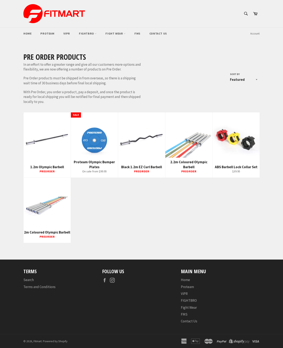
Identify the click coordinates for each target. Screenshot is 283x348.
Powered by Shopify (55, 341)
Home (27, 33)
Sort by (235, 74)
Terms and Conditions (39, 287)
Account (255, 33)
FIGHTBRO (87, 33)
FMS (137, 33)
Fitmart (38, 341)
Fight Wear (114, 33)
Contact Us (158, 33)
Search (28, 280)
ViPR (66, 33)
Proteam (47, 33)
